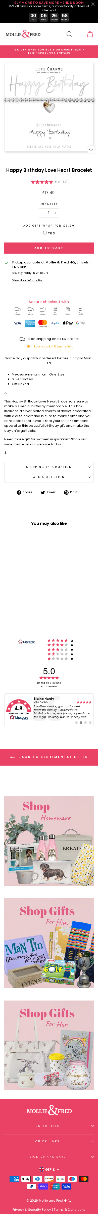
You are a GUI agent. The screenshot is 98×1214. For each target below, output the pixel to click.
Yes (51, 233)
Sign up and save (47, 1157)
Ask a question (49, 477)
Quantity (49, 204)
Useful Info (47, 1126)
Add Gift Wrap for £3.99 (49, 226)
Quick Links (47, 1141)
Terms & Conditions (70, 1209)
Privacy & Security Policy (32, 1209)
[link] (49, 709)
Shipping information (49, 467)
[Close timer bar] (93, 4)
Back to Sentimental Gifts (52, 757)
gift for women (37, 439)
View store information (27, 280)
